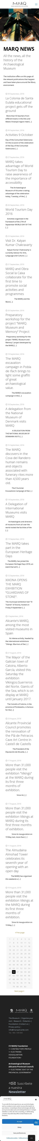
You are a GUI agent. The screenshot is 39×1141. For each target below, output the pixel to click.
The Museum (14, 1018)
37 (10, 961)
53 (25, 968)
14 (14, 946)
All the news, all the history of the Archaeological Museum (17, 62)
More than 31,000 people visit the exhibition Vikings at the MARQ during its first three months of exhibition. (19, 904)
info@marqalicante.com (18, 1030)
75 (18, 983)
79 (14, 986)
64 (21, 975)
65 (25, 975)
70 (21, 979)
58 (21, 972)
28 (21, 954)
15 (18, 946)
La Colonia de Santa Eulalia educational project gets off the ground (19, 104)
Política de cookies (12, 1138)
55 (10, 972)
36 (29, 957)
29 (25, 954)
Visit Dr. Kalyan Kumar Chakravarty (19, 242)
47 (25, 964)
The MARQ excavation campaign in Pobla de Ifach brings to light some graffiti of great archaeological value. (18, 373)
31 (10, 957)
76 (21, 983)
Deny (19, 1127)
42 (29, 961)
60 (29, 972)
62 (14, 975)
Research (17, 1021)
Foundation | (14, 1024)
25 (10, 954)
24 (29, 950)
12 (29, 943)
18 (29, 946)
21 (18, 950)
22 (21, 950)
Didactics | (27, 1021)
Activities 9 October (19, 135)
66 (29, 975)
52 (21, 968)
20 (14, 950)
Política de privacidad (25, 1138)
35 (25, 957)
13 (10, 946)
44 (14, 964)
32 (14, 957)
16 (21, 946)
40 (21, 961)
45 (18, 964)
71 (25, 979)
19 (10, 950)
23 (25, 950)
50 (14, 968)
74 (14, 983)
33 (18, 957)
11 (25, 943)
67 (10, 979)
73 (10, 983)
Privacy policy (14, 1027)
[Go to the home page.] (19, 4)
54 (29, 968)
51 (18, 968)
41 (25, 961)
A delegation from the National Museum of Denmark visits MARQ (18, 417)
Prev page (20, 932)
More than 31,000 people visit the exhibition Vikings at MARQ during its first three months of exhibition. (19, 818)
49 (10, 968)
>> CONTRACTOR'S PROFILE (20, 1049)
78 (29, 983)
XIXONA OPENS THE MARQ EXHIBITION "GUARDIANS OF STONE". (17, 588)
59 (25, 972)
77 (25, 983)
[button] (36, 1100)
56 (14, 972)
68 (14, 979)
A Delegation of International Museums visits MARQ (16, 510)
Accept (19, 1121)
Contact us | (25, 1024)
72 (29, 979)
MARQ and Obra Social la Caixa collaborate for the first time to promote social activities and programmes (19, 281)
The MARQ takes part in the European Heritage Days (19, 549)
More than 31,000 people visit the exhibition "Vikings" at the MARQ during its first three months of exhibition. (19, 777)
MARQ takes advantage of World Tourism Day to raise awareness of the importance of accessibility (19, 172)
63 (18, 975)
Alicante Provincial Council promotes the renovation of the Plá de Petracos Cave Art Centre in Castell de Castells (19, 733)
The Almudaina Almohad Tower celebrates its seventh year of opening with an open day (17, 860)
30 (29, 954)
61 (10, 975)
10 (21, 943)
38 (14, 961)
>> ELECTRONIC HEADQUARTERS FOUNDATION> (15, 1055)
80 (18, 986)
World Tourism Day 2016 (19, 211)
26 (14, 954)
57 (18, 972)
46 (21, 964)
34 (21, 957)
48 (29, 964)
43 (10, 964)
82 (25, 986)
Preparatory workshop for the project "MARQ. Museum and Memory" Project (18, 323)
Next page (18, 991)
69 (18, 979)
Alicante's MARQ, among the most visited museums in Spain (19, 627)
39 (18, 961)
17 (25, 946)
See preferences (19, 1133)
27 (18, 954)
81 (21, 986)
